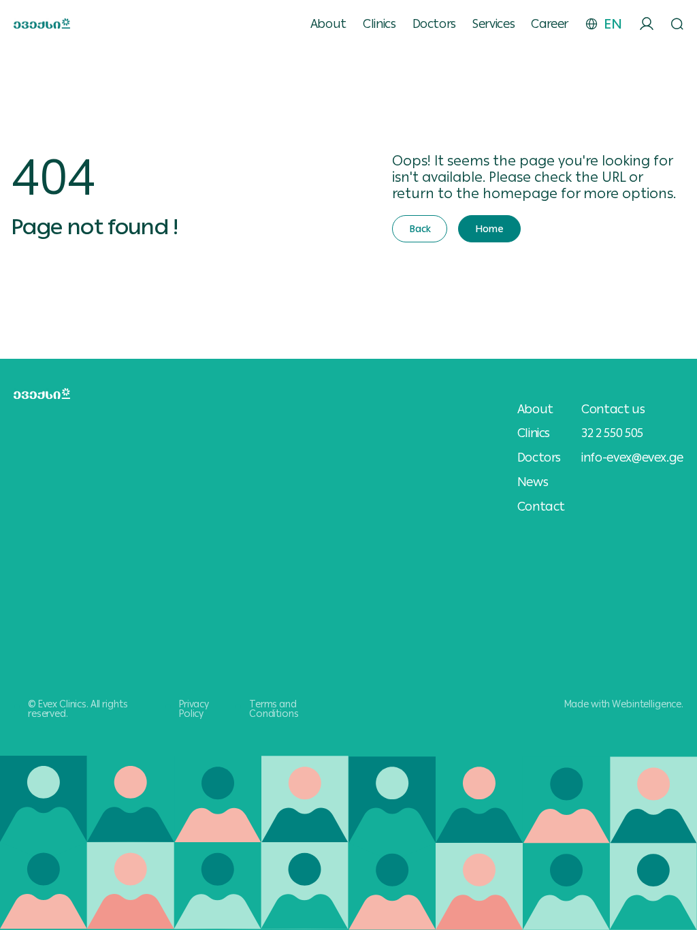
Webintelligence (646, 704)
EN (613, 24)
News (533, 482)
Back (419, 229)
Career (549, 24)
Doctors (434, 24)
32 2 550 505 (612, 432)
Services (493, 24)
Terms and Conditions (274, 709)
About (328, 24)
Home (489, 229)
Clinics (379, 24)
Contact (541, 506)
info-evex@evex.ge (632, 457)
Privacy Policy (194, 709)
